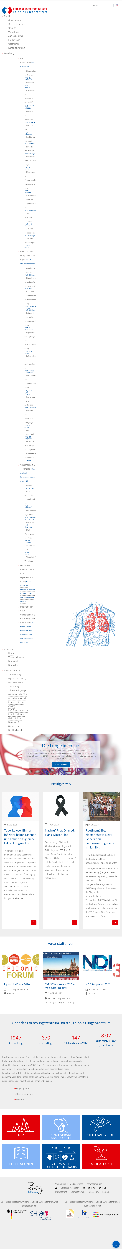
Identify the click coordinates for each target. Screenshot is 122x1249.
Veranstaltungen (94, 1184)
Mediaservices (76, 1184)
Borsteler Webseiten (70, 1188)
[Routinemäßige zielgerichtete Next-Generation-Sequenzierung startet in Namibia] (115, 922)
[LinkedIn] (89, 1188)
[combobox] (103, 5)
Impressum (93, 1192)
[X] (105, 1188)
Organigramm (22, 1088)
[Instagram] (84, 1188)
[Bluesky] (94, 1188)
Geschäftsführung (24, 1094)
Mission (20, 1099)
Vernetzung (60, 1184)
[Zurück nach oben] (105, 1244)
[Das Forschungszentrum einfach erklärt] (56, 1188)
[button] (4, 754)
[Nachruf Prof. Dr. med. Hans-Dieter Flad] (74, 922)
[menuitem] (8, 16)
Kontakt (105, 1192)
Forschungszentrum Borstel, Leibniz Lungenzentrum (29, 1202)
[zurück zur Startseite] (24, 10)
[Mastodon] (100, 1188)
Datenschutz (61, 1192)
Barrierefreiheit (77, 1192)
